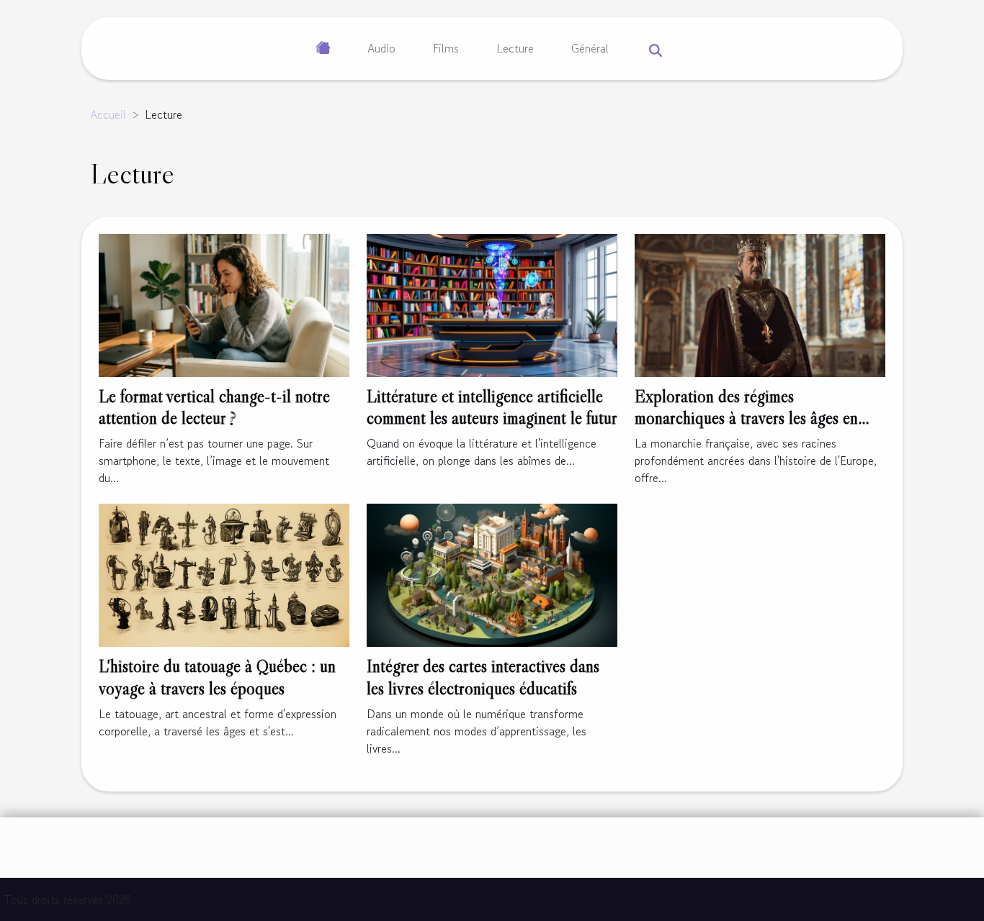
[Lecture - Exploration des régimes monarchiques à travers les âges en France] (760, 303)
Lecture (515, 48)
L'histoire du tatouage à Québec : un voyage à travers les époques (217, 676)
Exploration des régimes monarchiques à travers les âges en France (746, 418)
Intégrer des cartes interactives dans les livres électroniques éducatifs (483, 676)
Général (590, 48)
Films (446, 48)
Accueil (108, 114)
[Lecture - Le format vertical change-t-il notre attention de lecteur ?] (224, 303)
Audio (381, 48)
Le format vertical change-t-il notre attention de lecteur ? (214, 407)
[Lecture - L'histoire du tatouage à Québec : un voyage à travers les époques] (224, 573)
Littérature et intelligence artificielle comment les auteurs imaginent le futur (492, 407)
